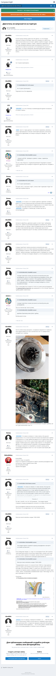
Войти (39, 658)
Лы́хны (8, 176)
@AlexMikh (18, 108)
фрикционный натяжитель (24, 288)
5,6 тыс (9, 163)
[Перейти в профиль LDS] (8, 65)
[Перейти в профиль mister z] (8, 156)
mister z (8, 151)
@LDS (17, 130)
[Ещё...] (52, 35)
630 (9, 189)
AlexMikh (12, 28)
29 (8, 48)
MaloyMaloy (8, 455)
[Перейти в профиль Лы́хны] (8, 181)
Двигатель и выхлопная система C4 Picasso (25, 29)
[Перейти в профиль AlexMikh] (4, 28)
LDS (8, 60)
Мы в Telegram (28, 18)
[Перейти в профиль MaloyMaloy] (8, 460)
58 (8, 467)
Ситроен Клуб (6, 2)
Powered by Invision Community (28, 673)
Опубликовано (22, 35)
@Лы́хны (18, 619)
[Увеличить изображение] (35, 593)
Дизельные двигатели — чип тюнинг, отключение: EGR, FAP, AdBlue (28, 14)
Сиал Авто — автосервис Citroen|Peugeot (28, 10)
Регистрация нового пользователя (16, 658)
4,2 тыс (9, 72)
